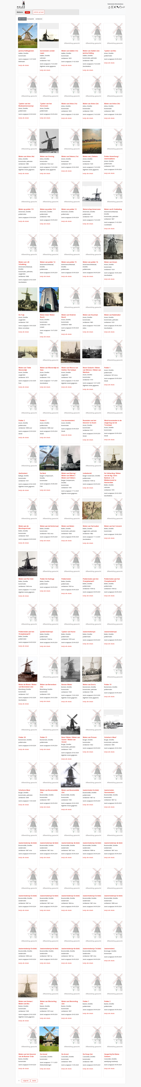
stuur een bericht (124, 7)
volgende (25, 1081)
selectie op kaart (39, 12)
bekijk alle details (24, 65)
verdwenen (38, 19)
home (109, 6)
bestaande (30, 19)
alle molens (22, 19)
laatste (34, 1081)
